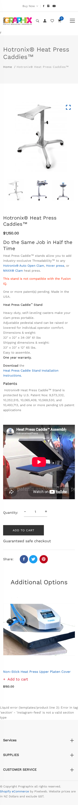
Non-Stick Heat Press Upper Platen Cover (37, 672)
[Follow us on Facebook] (24, 559)
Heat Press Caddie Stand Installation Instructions (30, 373)
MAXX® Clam (13, 270)
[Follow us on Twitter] (33, 559)
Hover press (55, 266)
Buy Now (28, 6)
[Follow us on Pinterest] (44, 559)
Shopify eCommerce (14, 791)
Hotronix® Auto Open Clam (23, 266)
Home (7, 66)
